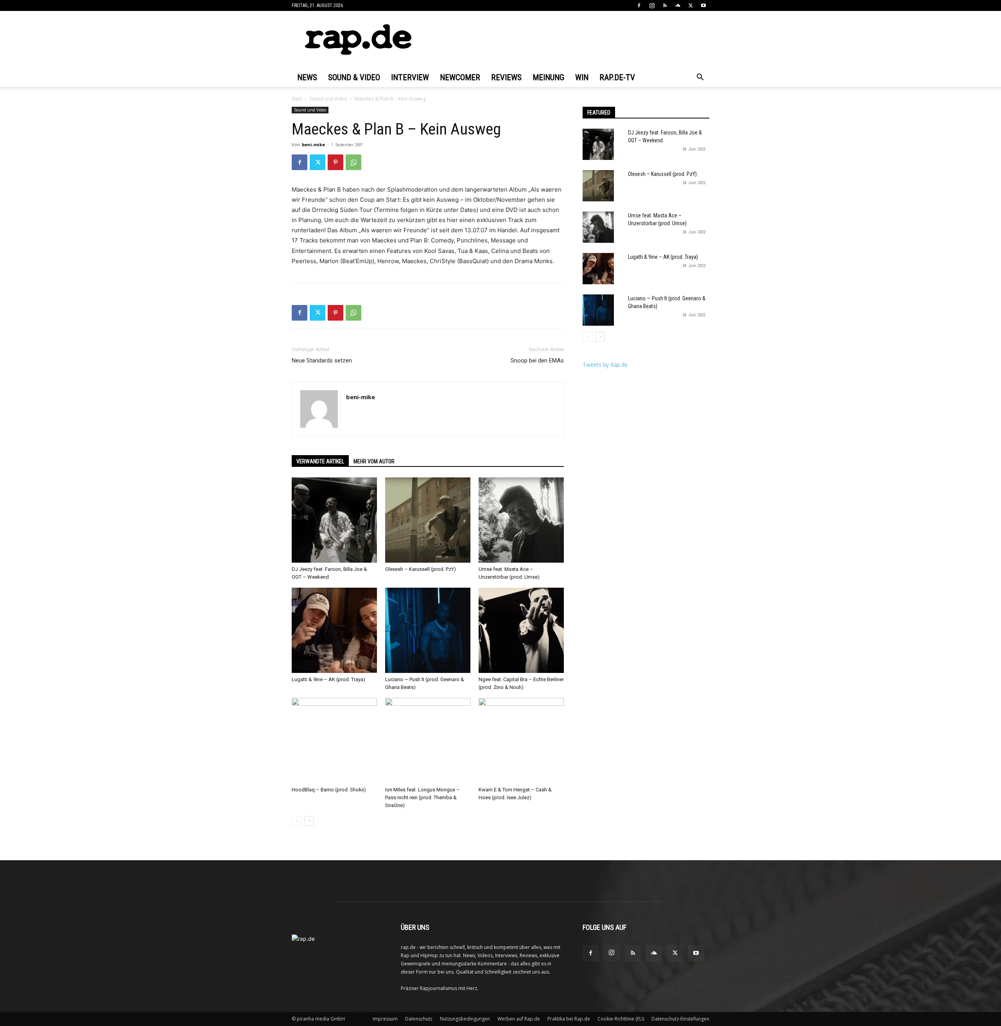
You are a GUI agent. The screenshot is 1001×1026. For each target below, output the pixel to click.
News (307, 77)
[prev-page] (296, 821)
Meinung (548, 77)
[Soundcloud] (677, 5)
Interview (410, 77)
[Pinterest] (335, 162)
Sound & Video (354, 77)
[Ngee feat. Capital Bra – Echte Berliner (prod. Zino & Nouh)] (521, 630)
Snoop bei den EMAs (537, 360)
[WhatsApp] (353, 162)
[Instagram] (652, 5)
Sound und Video (328, 98)
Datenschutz (418, 1018)
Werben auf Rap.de (518, 1018)
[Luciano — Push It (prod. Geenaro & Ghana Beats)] (427, 630)
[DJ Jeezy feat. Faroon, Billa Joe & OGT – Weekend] (334, 520)
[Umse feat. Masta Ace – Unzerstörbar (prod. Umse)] (521, 520)
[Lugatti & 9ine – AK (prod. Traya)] (334, 630)
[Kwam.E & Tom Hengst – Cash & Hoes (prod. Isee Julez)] (521, 740)
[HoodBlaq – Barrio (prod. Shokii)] (334, 740)
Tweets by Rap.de (605, 364)
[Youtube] (703, 5)
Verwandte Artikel (320, 461)
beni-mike (313, 144)
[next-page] (309, 821)
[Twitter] (690, 5)
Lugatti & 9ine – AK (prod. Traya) (328, 679)
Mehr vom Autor (374, 461)
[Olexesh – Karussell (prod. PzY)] (427, 520)
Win (581, 77)
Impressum (385, 1018)
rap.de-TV (617, 77)
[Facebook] (639, 5)
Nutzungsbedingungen (465, 1018)
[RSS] (665, 5)
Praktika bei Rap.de (568, 1018)
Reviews (506, 77)
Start (297, 98)
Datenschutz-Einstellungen (680, 1018)
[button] (700, 78)
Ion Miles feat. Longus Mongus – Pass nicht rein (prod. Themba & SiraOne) (422, 797)
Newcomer (460, 77)
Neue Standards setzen (322, 360)
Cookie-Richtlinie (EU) (620, 1018)
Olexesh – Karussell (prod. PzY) (420, 569)
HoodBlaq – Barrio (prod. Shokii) (329, 790)
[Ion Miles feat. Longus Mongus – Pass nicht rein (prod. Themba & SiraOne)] (427, 740)
